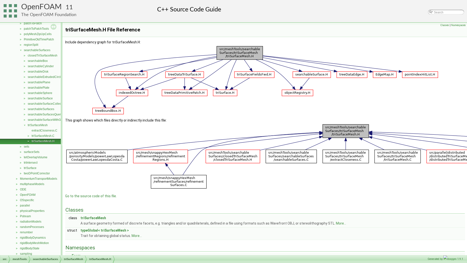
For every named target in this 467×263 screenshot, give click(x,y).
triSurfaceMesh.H (43, 141)
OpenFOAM (41, 7)
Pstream (25, 216)
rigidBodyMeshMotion (34, 243)
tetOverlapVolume (35, 157)
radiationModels (30, 221)
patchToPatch (33, 23)
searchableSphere (40, 93)
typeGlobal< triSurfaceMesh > (105, 230)
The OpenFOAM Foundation (48, 14)
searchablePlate (38, 87)
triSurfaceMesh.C (43, 136)
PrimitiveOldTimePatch (39, 39)
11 (69, 7)
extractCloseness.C (44, 130)
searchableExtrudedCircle (45, 77)
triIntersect (30, 162)
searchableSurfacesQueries (46, 114)
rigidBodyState (29, 248)
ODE (23, 189)
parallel (25, 205)
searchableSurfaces (37, 50)
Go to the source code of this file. (91, 196)
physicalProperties (32, 211)
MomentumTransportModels (38, 178)
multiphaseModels (32, 184)
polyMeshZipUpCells (38, 34)
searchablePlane (39, 82)
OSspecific (27, 200)
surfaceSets (31, 152)
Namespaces (458, 25)
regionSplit (31, 45)
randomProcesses (32, 227)
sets (26, 146)
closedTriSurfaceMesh (42, 55)
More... (341, 223)
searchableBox (38, 61)
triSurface (30, 168)
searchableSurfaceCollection (47, 103)
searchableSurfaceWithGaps (47, 120)
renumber (26, 232)
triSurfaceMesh (38, 125)
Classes (444, 25)
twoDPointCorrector (37, 173)
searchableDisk (38, 71)
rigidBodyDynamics (33, 237)
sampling (26, 253)
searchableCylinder (41, 66)
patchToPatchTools (36, 28)
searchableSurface (40, 98)
